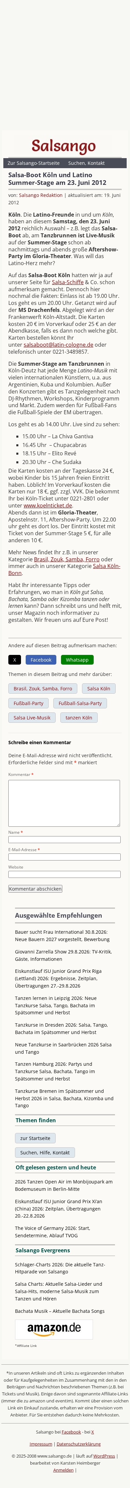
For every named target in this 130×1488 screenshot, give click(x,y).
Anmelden (63, 1470)
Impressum (41, 1444)
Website (15, 867)
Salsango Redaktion (41, 195)
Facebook (71, 1432)
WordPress (104, 1456)
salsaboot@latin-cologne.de (58, 344)
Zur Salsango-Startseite (34, 163)
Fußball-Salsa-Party (80, 703)
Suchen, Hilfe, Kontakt (45, 1152)
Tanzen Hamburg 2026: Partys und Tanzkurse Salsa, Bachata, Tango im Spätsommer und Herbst (55, 1071)
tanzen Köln (79, 717)
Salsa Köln (98, 688)
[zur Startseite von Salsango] (64, 145)
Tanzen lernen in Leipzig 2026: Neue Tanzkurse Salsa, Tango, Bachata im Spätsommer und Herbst (56, 1005)
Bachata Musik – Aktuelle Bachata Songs (60, 1311)
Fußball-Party (28, 703)
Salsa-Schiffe (68, 282)
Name (15, 832)
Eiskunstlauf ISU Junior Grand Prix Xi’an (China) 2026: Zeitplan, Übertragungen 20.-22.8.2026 (58, 1208)
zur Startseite (35, 1138)
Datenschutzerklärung (79, 1444)
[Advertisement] (65, 67)
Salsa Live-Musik (32, 717)
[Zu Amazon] (54, 1338)
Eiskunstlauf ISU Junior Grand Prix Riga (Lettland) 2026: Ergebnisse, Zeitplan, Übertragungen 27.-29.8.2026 (58, 978)
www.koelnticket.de (48, 505)
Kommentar (21, 774)
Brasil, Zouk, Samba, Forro (67, 559)
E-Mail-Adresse (24, 849)
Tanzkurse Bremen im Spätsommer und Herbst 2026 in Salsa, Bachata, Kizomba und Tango (64, 1098)
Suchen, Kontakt (86, 163)
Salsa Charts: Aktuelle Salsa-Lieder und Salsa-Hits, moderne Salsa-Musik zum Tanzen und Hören (58, 1291)
